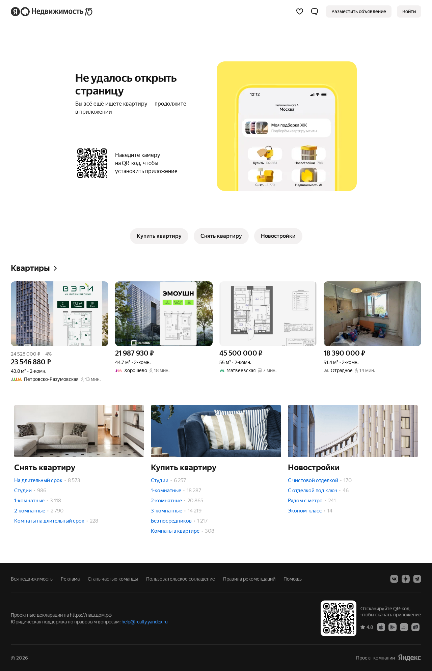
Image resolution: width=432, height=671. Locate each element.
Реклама (70, 579)
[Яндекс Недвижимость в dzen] (406, 579)
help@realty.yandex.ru (145, 621)
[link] (409, 11)
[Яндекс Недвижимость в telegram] (417, 579)
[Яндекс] (409, 657)
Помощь (293, 579)
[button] (314, 11)
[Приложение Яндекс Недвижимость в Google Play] (392, 627)
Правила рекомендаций (249, 579)
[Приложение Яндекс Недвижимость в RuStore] (415, 627)
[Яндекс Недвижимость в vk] (394, 579)
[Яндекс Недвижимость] (52, 11)
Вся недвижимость (32, 579)
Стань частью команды (113, 579)
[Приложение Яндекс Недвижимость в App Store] (381, 627)
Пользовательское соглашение (180, 579)
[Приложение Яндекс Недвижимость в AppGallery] (404, 627)
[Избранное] (300, 11)
